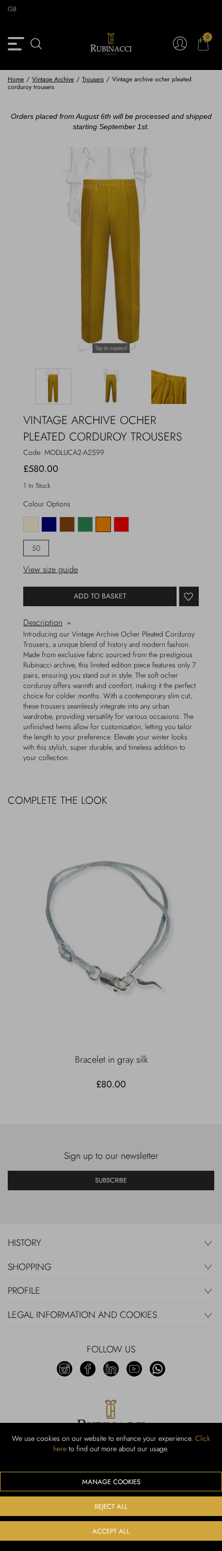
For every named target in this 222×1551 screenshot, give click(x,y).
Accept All (111, 1531)
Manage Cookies (111, 1482)
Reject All (111, 1506)
